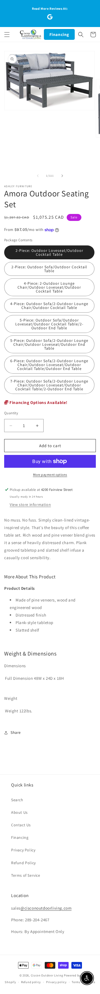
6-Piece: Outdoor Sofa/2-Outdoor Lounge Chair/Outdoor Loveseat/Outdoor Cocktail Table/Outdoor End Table (49, 364)
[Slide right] (62, 176)
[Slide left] (38, 176)
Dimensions (15, 665)
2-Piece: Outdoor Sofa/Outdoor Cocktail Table (49, 268)
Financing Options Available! (38, 402)
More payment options (50, 474)
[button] (7, 34)
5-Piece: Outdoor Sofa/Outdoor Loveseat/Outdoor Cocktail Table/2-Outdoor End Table (49, 324)
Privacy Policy (23, 849)
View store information (30, 504)
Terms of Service (25, 875)
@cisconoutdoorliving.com (46, 908)
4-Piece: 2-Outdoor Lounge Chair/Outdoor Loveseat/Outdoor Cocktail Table (49, 287)
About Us (19, 812)
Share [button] (16, 732)
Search (17, 799)
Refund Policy (23, 862)
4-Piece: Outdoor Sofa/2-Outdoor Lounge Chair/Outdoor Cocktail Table (49, 305)
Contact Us (21, 824)
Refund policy (31, 982)
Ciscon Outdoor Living (47, 975)
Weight (11, 698)
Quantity (11, 413)
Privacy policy (56, 982)
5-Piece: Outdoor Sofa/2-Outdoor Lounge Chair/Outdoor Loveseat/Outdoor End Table (49, 344)
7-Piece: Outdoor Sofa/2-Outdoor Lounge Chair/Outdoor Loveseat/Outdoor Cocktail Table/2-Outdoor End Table (49, 385)
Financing (59, 34)
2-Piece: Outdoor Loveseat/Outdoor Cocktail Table (49, 252)
